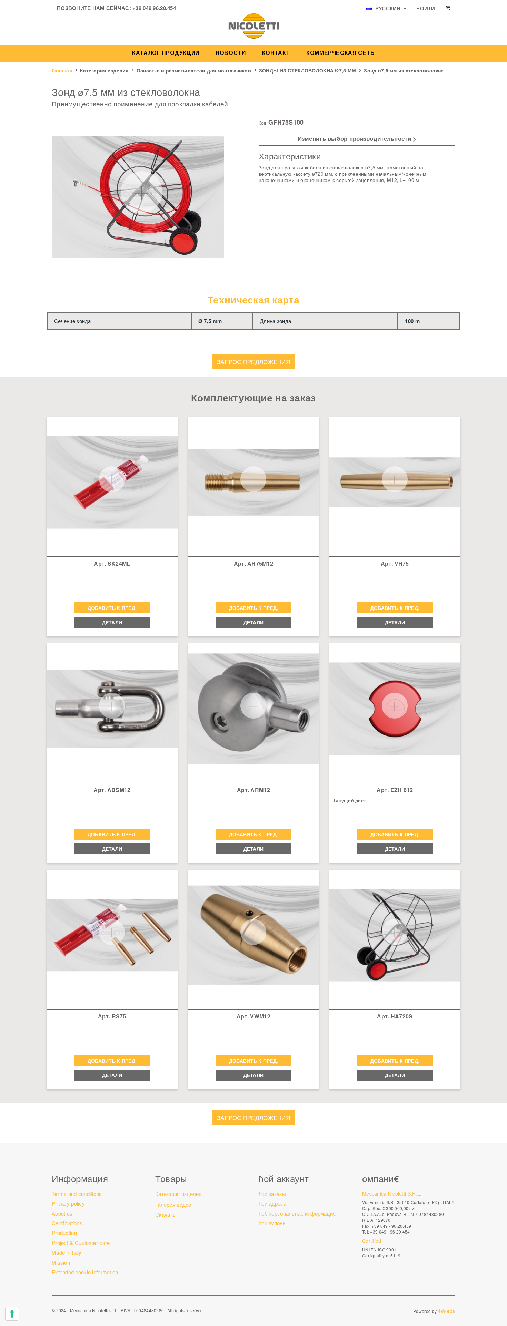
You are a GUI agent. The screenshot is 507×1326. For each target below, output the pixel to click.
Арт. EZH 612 (395, 790)
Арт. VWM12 (253, 1016)
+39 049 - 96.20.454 (390, 1232)
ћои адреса (272, 1203)
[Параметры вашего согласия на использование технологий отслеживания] (12, 1313)
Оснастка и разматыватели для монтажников (194, 70)
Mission (61, 1262)
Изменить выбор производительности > (357, 138)
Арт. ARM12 (253, 790)
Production (64, 1232)
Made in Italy (67, 1252)
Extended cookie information (85, 1272)
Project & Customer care (81, 1242)
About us (62, 1213)
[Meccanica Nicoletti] (253, 25)
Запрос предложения (253, 361)
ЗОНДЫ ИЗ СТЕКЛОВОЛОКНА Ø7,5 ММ (307, 70)
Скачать (165, 1214)
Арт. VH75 (395, 563)
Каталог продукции (165, 53)
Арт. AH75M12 (253, 563)
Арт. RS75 (112, 1016)
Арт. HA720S (394, 1016)
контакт (276, 53)
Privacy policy (68, 1203)
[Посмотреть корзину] (448, 7)
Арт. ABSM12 (111, 790)
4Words (446, 1310)
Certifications (67, 1223)
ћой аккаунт (284, 1178)
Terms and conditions (77, 1193)
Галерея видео (173, 1204)
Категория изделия (104, 70)
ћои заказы (272, 1193)
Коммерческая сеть (340, 53)
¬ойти (426, 8)
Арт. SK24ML (112, 563)
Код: (263, 123)
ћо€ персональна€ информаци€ (297, 1213)
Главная (62, 70)
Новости (231, 53)
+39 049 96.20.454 (154, 8)
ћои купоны (273, 1223)
